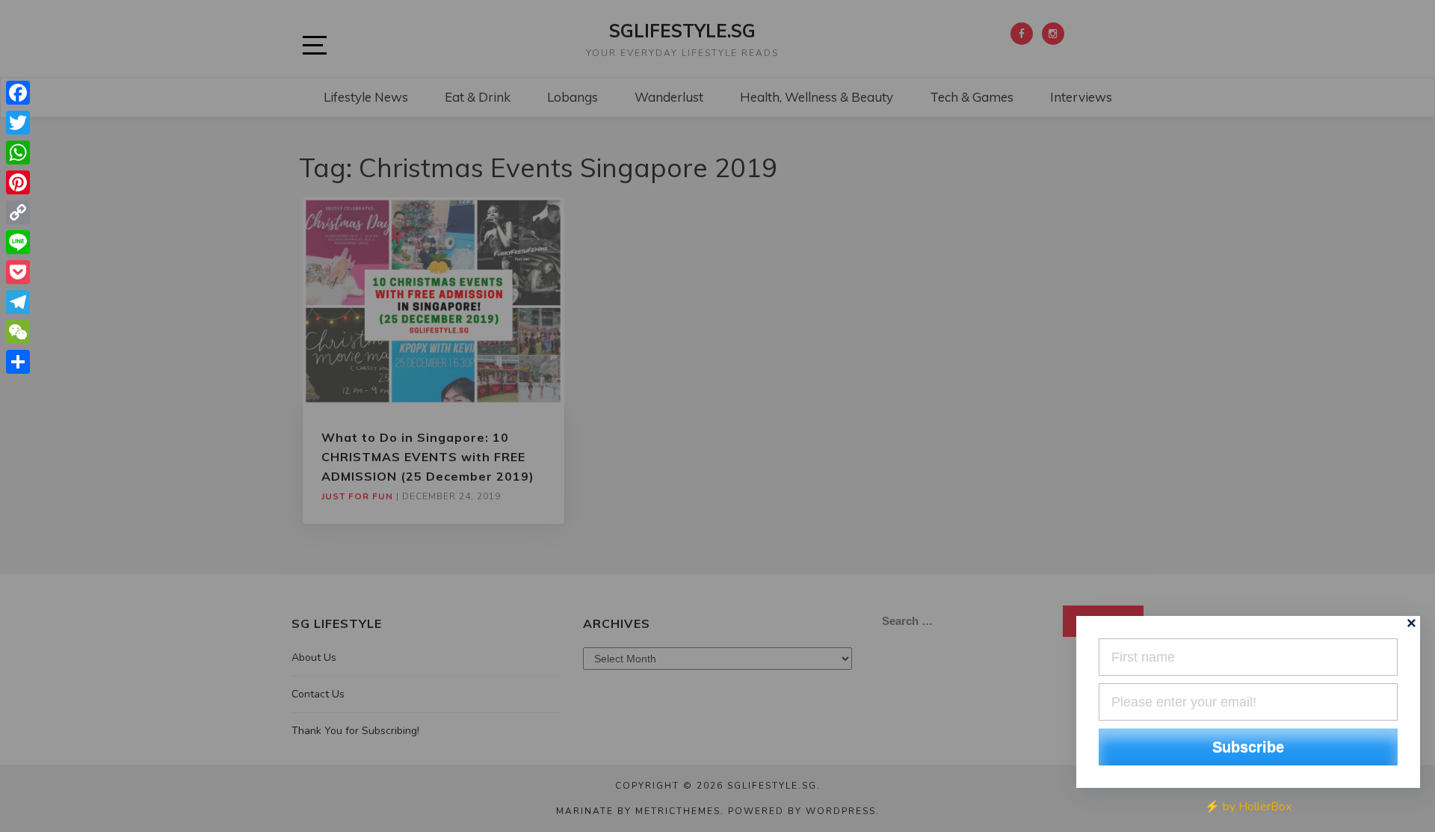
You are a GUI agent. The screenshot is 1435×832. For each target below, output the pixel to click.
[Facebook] (18, 93)
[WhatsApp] (18, 152)
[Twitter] (18, 123)
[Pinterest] (18, 182)
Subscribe (1248, 747)
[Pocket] (18, 272)
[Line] (18, 242)
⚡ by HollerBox (1248, 806)
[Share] (18, 362)
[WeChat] (18, 332)
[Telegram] (18, 302)
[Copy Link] (18, 212)
